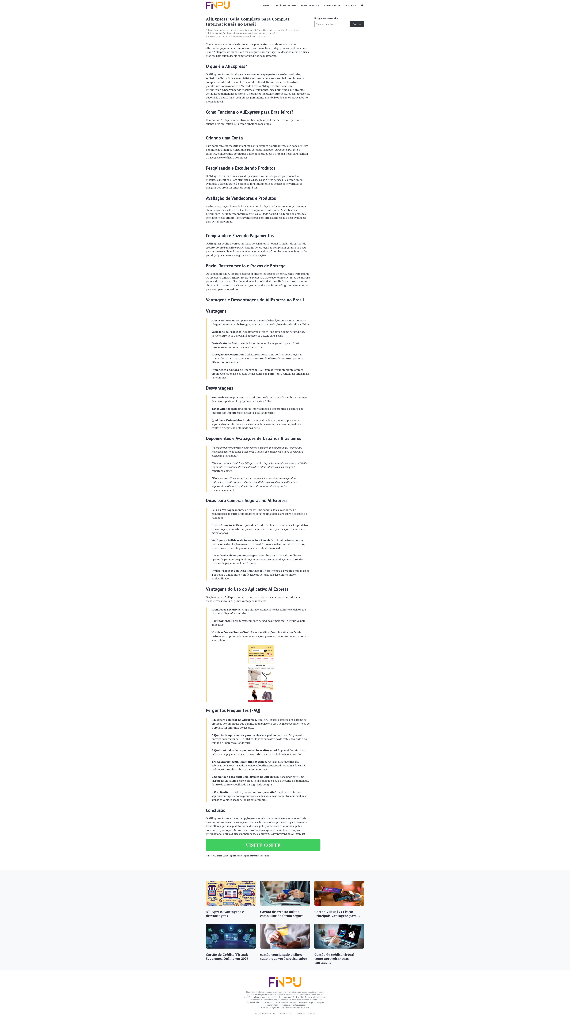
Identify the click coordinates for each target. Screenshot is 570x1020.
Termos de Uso (285, 1013)
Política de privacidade (265, 1013)
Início (208, 855)
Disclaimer (300, 1013)
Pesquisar (357, 24)
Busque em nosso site (326, 18)
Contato (311, 1013)
